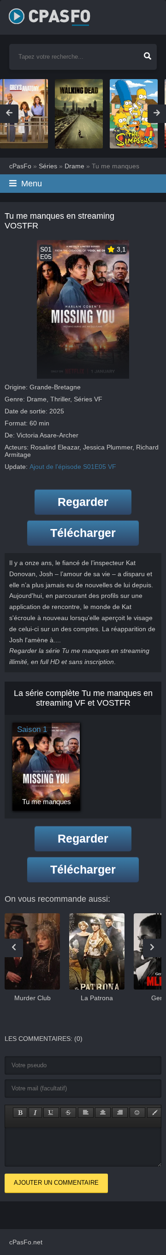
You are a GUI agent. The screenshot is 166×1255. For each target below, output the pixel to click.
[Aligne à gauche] (86, 1112)
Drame (37, 399)
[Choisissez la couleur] (155, 1112)
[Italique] (35, 1112)
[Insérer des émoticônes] (137, 1112)
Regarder (83, 501)
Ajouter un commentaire (56, 1182)
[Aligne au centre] (103, 1112)
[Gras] (20, 1112)
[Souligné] (51, 1112)
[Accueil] (59, 14)
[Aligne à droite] (120, 1112)
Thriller (60, 399)
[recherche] (147, 53)
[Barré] (68, 1112)
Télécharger (83, 532)
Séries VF (88, 399)
